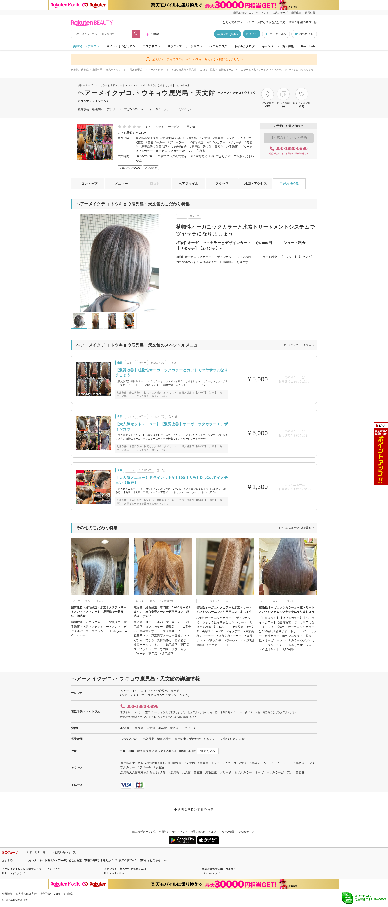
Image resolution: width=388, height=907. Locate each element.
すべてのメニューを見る (297, 345)
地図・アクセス (255, 183)
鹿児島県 (97, 69)
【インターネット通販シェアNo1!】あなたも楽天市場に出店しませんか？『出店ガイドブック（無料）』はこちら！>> (96, 860)
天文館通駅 (136, 69)
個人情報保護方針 (26, 893)
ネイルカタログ (244, 46)
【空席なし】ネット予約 (288, 137)
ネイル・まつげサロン (121, 46)
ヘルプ (250, 22)
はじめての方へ (233, 22)
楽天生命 (296, 12)
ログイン (251, 34)
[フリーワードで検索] (136, 34)
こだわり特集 (207, 69)
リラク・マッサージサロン (185, 46)
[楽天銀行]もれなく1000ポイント (251, 12)
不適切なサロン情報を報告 (194, 809)
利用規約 (164, 831)
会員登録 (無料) (227, 34)
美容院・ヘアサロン (86, 46)
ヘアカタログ (218, 46)
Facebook (243, 831)
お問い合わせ (197, 831)
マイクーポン (278, 34)
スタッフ (222, 183)
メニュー (121, 183)
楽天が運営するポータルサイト (220, 868)
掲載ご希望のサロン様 (303, 22)
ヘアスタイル (188, 183)
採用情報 (68, 893)
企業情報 (7, 893)
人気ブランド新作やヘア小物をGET (125, 868)
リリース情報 (226, 831)
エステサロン (151, 46)
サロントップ (87, 183)
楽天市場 (310, 12)
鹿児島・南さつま (116, 69)
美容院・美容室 (80, 69)
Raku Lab (308, 46)
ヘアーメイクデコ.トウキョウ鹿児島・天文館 (171, 69)
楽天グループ (280, 12)
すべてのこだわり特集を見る (294, 527)
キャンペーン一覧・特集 (278, 46)
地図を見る (207, 751)
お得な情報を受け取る (271, 22)
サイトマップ (179, 831)
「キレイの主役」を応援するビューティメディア (31, 868)
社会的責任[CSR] (50, 893)
